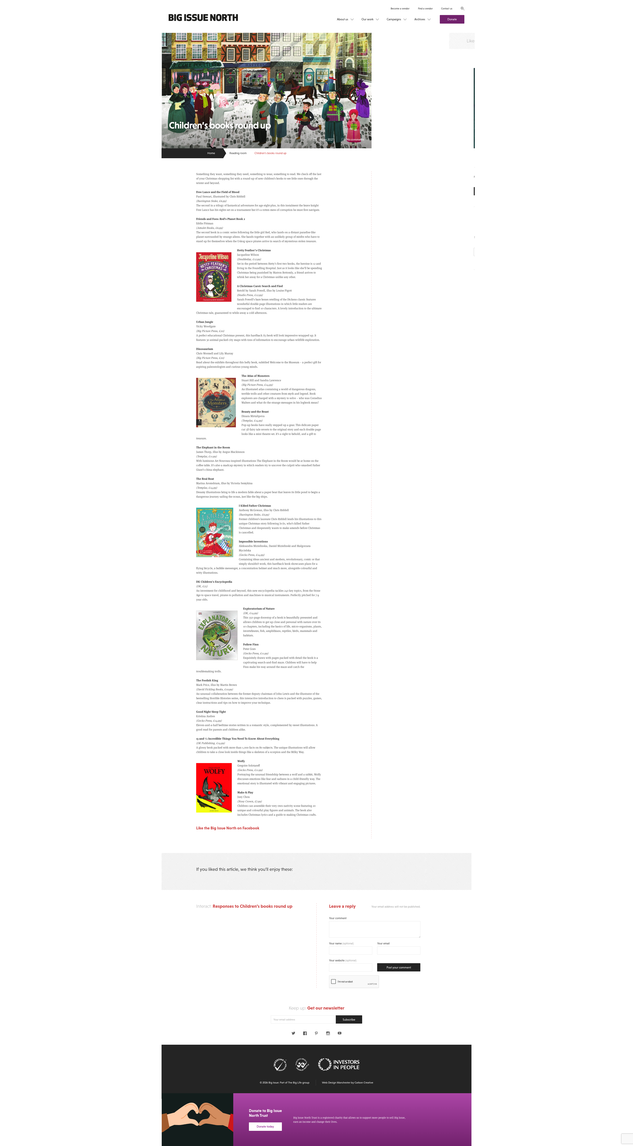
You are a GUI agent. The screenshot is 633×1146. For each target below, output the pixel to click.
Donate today (265, 1126)
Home (211, 153)
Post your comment (399, 967)
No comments (355, 139)
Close (623, 1099)
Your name (341, 943)
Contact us (446, 8)
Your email (383, 943)
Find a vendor (425, 8)
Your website (342, 960)
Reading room (238, 153)
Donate (452, 19)
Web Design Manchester (336, 1082)
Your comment (338, 918)
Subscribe (349, 1019)
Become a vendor (400, 8)
